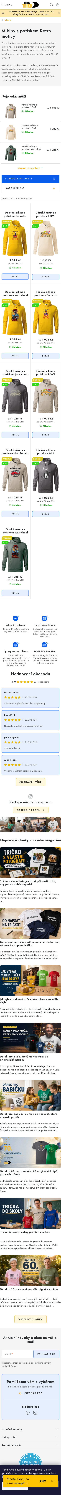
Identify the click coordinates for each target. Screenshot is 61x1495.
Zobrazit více (30, 782)
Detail (15, 276)
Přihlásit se (46, 1354)
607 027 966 (33, 1393)
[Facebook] (28, 1413)
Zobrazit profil (29, 810)
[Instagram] (35, 1413)
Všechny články (30, 1319)
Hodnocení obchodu (30, 674)
